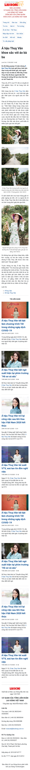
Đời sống (23, 22)
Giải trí (12, 26)
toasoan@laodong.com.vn (15, 729)
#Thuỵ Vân (8, 291)
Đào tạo (14, 22)
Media (19, 37)
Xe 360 (5, 37)
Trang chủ (6, 22)
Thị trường (20, 26)
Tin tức (5, 26)
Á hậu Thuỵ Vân (20, 91)
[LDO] (15, 310)
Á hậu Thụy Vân (15, 478)
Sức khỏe (20, 34)
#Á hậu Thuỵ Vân (10, 293)
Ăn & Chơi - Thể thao (10, 30)
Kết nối (12, 37)
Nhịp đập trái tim (8, 34)
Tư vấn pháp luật (8, 41)
